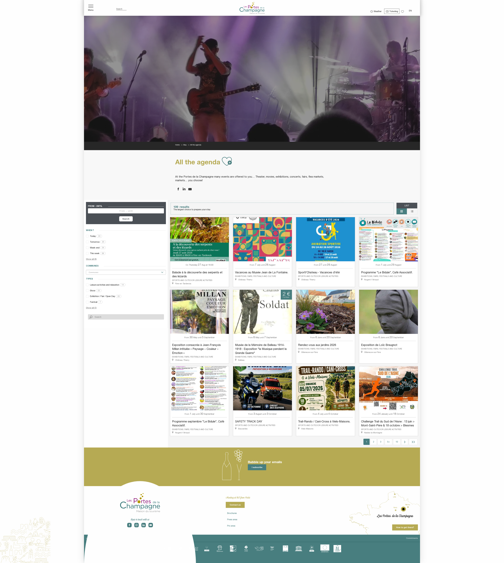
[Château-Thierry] (193, 548)
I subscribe (257, 467)
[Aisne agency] (167, 548)
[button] (121, 8)
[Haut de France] (219, 548)
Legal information (93, 538)
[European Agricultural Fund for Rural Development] (324, 548)
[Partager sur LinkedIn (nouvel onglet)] (182, 189)
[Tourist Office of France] (246, 548)
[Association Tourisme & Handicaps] (337, 548)
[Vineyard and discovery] (311, 548)
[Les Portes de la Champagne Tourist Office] (252, 7)
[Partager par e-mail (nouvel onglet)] (188, 189)
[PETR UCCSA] (259, 548)
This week (97, 253)
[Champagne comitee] (206, 548)
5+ (388, 442)
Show (95, 290)
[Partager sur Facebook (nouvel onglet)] (176, 189)
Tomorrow (97, 242)
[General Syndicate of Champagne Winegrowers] (285, 548)
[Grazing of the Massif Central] (233, 548)
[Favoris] (403, 10)
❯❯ (413, 442)
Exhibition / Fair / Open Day (105, 296)
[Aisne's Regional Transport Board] (272, 548)
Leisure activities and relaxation (107, 285)
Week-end (97, 247)
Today (95, 236)
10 (397, 442)
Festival (95, 302)
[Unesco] (298, 548)
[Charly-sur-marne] (180, 548)
